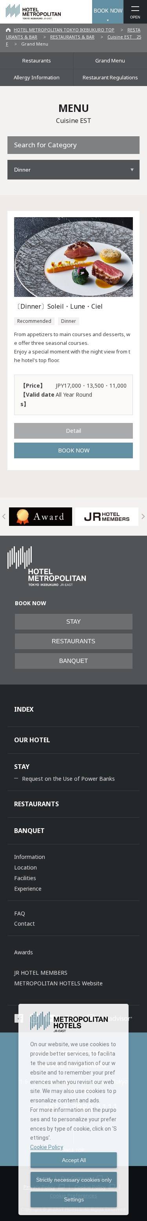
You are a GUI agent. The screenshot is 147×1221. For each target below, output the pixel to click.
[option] (40, 516)
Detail (73, 430)
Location (25, 867)
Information (29, 856)
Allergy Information (37, 77)
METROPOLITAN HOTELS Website (58, 983)
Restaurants (36, 60)
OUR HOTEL (32, 740)
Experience (28, 888)
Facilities (25, 878)
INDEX (24, 709)
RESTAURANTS (73, 641)
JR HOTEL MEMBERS (40, 972)
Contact (24, 923)
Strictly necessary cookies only (74, 1180)
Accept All (74, 1160)
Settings (74, 1199)
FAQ (19, 913)
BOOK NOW (108, 11)
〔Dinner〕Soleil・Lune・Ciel (58, 306)
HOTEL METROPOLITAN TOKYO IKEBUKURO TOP (64, 30)
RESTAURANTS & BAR (72, 37)
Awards (23, 952)
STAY (73, 622)
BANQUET (73, 661)
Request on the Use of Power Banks (68, 778)
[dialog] (73, 1109)
